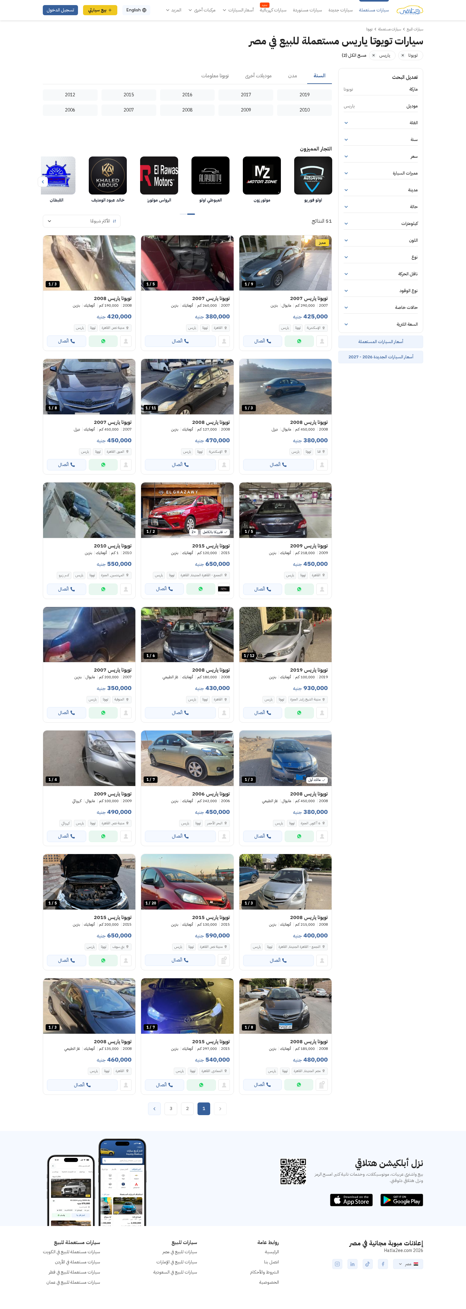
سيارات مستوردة (307, 10)
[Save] (247, 243)
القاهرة (218, 327)
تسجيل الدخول (60, 10)
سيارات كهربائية (273, 10)
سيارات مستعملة (374, 10)
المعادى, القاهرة (212, 1071)
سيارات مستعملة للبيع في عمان (73, 1282)
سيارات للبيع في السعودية (175, 1272)
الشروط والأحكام (264, 1272)
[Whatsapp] (299, 341)
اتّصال (259, 341)
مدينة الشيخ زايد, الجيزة (305, 699)
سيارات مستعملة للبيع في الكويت (71, 1251)
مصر (408, 1264)
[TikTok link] (368, 1264)
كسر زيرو (64, 575)
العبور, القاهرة (115, 451)
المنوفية (119, 699)
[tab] (319, 76)
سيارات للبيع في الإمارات (176, 1262)
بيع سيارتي (97, 10)
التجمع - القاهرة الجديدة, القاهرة (202, 575)
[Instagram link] (337, 1264)
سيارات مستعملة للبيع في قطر (74, 1272)
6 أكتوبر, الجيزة (310, 823)
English (133, 10)
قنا (318, 451)
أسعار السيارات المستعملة (380, 341)
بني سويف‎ (118, 946)
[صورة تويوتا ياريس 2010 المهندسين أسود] (89, 510)
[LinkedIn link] (352, 1264)
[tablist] (187, 76)
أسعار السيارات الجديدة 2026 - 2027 (380, 357)
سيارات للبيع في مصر (180, 1251)
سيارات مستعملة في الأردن (77, 1262)
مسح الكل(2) (354, 55)
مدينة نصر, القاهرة (113, 327)
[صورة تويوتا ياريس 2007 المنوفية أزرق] (89, 634)
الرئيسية (272, 1251)
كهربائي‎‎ (65, 823)
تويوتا (298, 327)
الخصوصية (269, 1282)
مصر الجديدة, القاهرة (307, 1071)
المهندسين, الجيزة (112, 575)
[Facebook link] (383, 1264)
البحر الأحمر (215, 823)
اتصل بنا (271, 1262)
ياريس (285, 327)
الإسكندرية (313, 327)
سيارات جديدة (340, 10)
